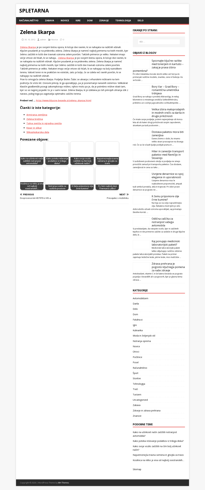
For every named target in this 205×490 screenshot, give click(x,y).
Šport (135, 373)
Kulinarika (138, 330)
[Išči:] (158, 42)
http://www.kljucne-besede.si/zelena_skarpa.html (63, 100)
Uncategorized (140, 399)
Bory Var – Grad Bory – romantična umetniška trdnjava (165, 90)
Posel (136, 362)
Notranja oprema (142, 341)
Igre (78, 20)
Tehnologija (123, 20)
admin (43, 39)
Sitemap (137, 469)
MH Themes (63, 482)
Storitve (137, 378)
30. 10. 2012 (30, 39)
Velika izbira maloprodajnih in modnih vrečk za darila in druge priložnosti (168, 113)
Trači (135, 389)
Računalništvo (28, 20)
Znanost (137, 415)
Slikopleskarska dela (37, 132)
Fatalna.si (138, 319)
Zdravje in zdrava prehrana (146, 410)
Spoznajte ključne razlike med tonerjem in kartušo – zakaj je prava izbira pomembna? (158, 66)
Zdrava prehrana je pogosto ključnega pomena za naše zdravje (168, 267)
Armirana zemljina (36, 114)
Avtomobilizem (140, 298)
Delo (141, 20)
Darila (136, 303)
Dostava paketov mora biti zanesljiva (168, 133)
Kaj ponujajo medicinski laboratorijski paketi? (166, 242)
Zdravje (104, 20)
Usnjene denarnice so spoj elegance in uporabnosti (167, 175)
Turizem (137, 394)
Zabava (49, 20)
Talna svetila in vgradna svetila (44, 123)
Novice (65, 20)
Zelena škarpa (28, 47)
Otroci (136, 351)
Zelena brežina (34, 119)
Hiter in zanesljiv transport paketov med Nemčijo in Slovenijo (168, 155)
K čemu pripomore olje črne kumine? (165, 197)
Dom (90, 20)
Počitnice (137, 357)
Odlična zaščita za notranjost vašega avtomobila (163, 222)
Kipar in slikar (34, 127)
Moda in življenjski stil (144, 335)
